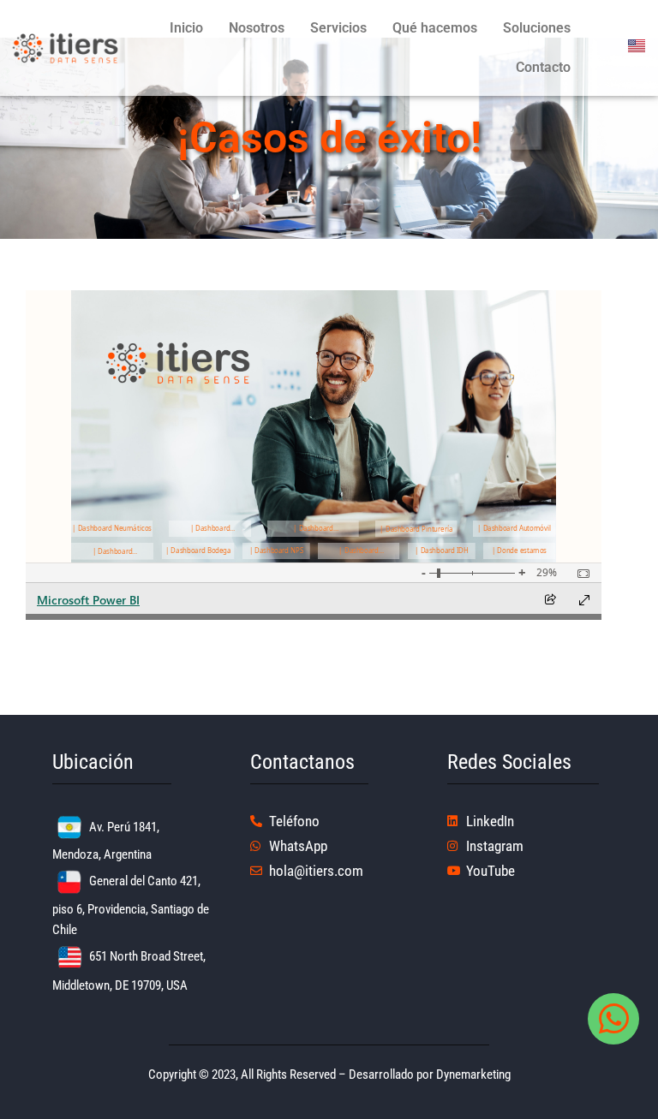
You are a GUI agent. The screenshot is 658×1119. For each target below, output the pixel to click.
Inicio (186, 28)
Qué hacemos (434, 28)
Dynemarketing (473, 1074)
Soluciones (537, 28)
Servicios (338, 28)
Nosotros (256, 28)
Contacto (543, 67)
